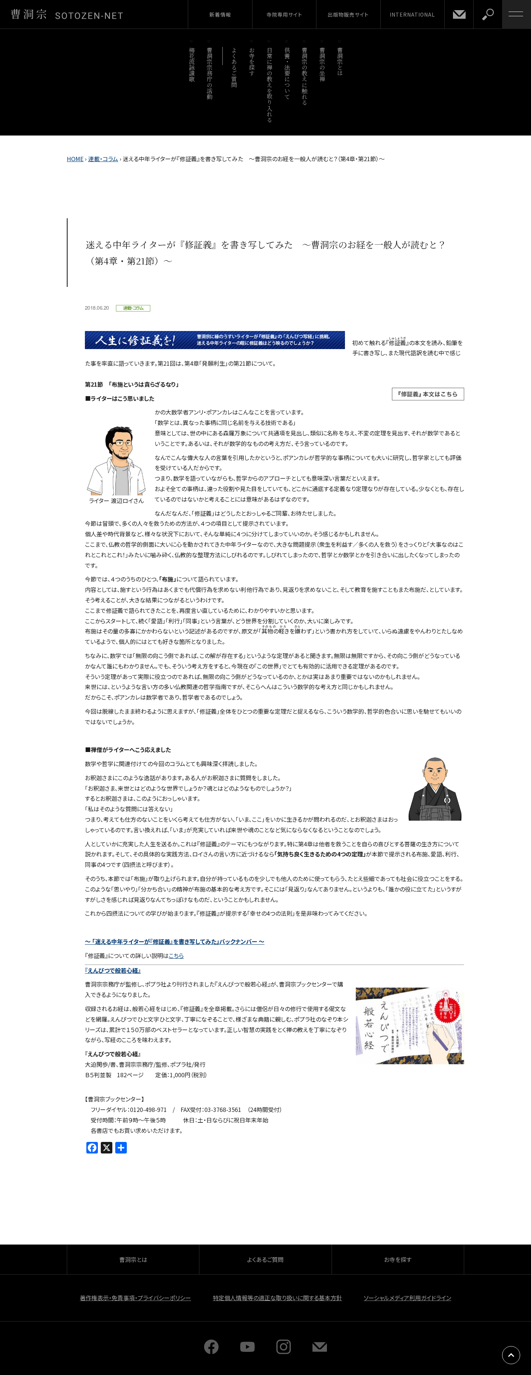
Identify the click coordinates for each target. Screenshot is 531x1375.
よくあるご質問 (234, 67)
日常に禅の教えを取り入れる (269, 85)
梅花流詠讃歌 (191, 64)
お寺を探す (252, 61)
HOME (75, 158)
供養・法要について (287, 73)
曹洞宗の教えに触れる (305, 76)
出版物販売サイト (348, 14)
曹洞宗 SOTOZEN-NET (67, 14)
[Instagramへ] (283, 1351)
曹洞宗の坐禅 (322, 64)
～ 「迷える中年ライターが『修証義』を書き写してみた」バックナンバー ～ (174, 941)
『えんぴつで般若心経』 (113, 970)
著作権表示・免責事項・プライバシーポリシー (135, 1297)
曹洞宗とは (340, 61)
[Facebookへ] (211, 1351)
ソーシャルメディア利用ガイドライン (407, 1297)
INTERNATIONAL (412, 14)
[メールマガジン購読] (319, 1351)
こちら (176, 955)
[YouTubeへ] (247, 1351)
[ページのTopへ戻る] (511, 1355)
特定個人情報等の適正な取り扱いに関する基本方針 (277, 1297)
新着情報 (220, 14)
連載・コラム (103, 158)
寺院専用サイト (284, 14)
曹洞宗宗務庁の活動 (209, 73)
